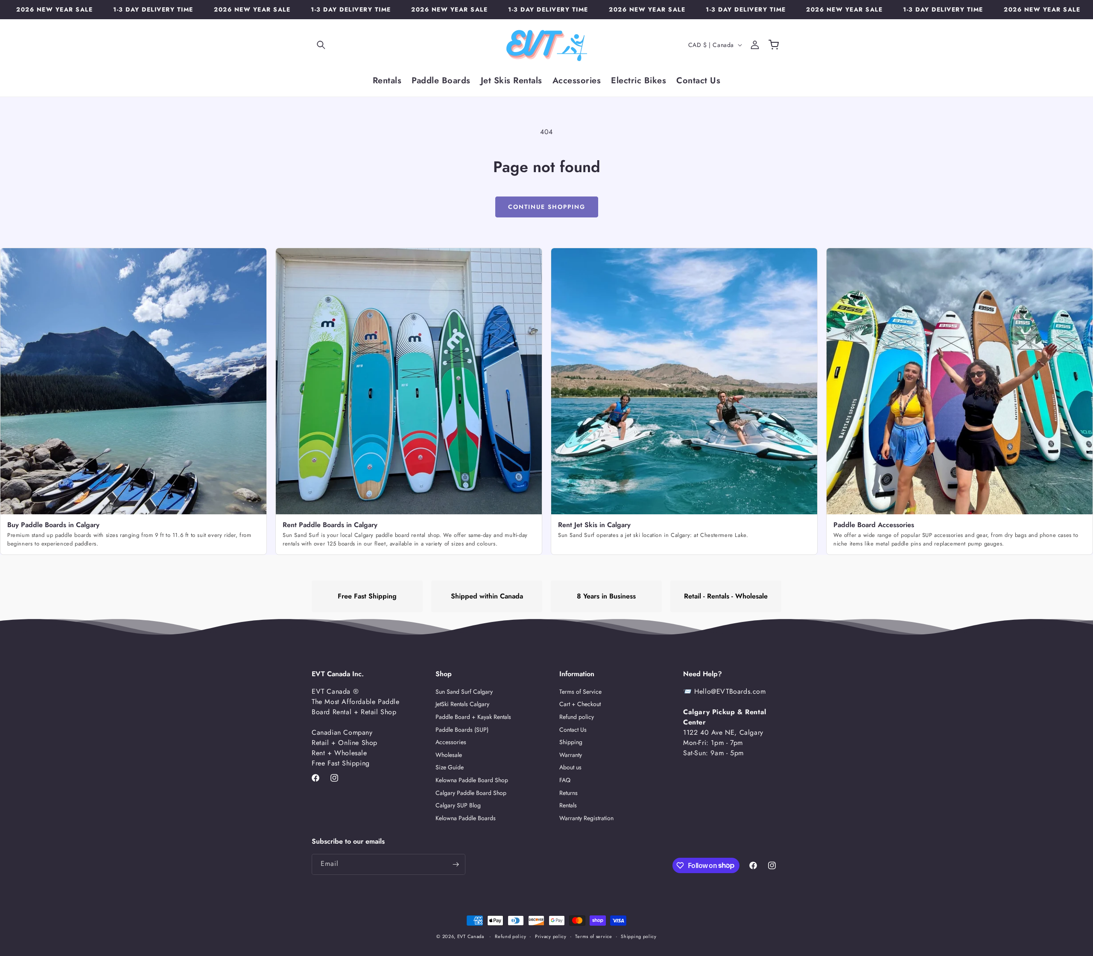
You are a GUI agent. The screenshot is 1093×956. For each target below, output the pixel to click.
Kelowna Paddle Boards (465, 818)
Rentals (568, 805)
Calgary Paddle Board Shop (470, 793)
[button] (321, 44)
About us (570, 767)
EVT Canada (470, 936)
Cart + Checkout (580, 704)
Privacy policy (551, 936)
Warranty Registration (586, 818)
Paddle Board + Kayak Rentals (473, 717)
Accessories (450, 742)
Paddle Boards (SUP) (461, 729)
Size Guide (449, 767)
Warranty (570, 755)
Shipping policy (639, 936)
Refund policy (576, 717)
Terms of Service (580, 692)
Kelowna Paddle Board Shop (471, 780)
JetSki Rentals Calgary (462, 704)
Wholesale (448, 755)
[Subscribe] (455, 864)
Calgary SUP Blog (458, 805)
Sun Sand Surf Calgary (464, 692)
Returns (568, 793)
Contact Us (573, 729)
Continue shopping (546, 206)
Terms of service (593, 936)
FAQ (564, 780)
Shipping (570, 742)
